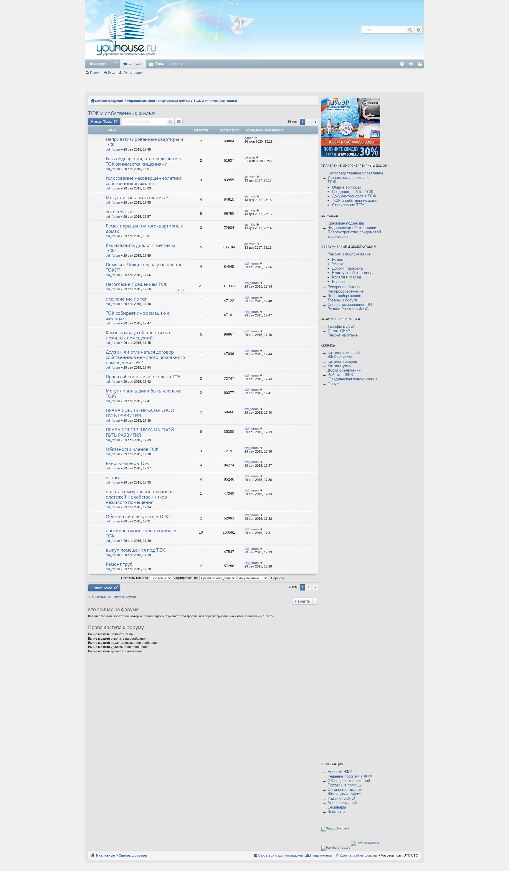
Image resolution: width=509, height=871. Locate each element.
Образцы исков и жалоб (349, 780)
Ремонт (338, 259)
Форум (333, 383)
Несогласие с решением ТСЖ (136, 284)
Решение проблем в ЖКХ (350, 776)
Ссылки (116, 65)
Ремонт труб (119, 564)
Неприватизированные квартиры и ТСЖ (144, 141)
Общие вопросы (346, 187)
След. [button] (315, 122)
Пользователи (167, 64)
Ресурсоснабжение (344, 287)
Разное (338, 281)
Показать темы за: (135, 578)
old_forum (113, 149)
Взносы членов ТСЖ (127, 463)
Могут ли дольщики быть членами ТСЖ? (144, 393)
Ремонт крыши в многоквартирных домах (144, 228)
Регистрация (133, 72)
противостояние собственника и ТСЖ (141, 533)
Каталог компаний (344, 352)
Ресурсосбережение (345, 291)
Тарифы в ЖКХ (341, 326)
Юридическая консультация (352, 379)
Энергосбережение (344, 295)
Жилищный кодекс (344, 794)
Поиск (410, 29)
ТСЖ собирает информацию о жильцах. (138, 315)
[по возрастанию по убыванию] (253, 578)
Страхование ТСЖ (348, 205)
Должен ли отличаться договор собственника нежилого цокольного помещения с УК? (145, 357)
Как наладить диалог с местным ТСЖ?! (140, 248)
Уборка (338, 264)
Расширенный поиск (418, 29)
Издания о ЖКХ (342, 798)
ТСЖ (332, 182)
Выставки (336, 811)
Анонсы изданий (342, 803)
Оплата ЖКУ (339, 331)
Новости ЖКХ (340, 772)
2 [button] (309, 121)
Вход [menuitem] (412, 65)
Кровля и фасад (346, 277)
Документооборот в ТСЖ (354, 196)
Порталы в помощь (345, 785)
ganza (248, 138)
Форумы (135, 64)
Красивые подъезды (346, 223)
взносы (114, 477)
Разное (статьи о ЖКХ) (348, 309)
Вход (111, 72)
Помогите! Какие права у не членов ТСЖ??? (144, 267)
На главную (98, 64)
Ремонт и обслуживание (349, 254)
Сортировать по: (186, 578)
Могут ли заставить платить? (137, 197)
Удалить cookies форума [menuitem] (358, 855)
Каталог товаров (342, 361)
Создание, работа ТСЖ (352, 191)
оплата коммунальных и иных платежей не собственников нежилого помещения (139, 497)
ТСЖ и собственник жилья (215, 101)
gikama (249, 157)
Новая (102, 121)
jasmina (249, 177)
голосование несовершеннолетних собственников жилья (144, 180)
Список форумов (109, 101)
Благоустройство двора (353, 272)
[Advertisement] (265, 29)
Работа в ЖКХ (340, 374)
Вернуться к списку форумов (114, 596)
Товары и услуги (342, 300)
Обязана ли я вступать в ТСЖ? (138, 516)
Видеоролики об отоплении (352, 227)
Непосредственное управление (355, 173)
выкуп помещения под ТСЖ (135, 550)
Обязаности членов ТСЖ (132, 449)
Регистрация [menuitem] (421, 65)
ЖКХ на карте (340, 357)
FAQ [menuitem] (403, 65)
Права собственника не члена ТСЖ (143, 377)
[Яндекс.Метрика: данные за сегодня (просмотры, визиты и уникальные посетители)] (335, 829)
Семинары (337, 807)
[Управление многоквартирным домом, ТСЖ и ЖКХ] (170, 58)
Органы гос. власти (345, 789)
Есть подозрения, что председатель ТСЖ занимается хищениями (144, 161)
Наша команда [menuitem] (321, 855)
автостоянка (119, 212)
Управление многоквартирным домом (158, 101)
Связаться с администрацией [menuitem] (280, 855)
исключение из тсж (126, 299)
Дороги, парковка (347, 268)
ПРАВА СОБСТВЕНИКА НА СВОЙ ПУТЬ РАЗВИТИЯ (140, 413)
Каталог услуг (340, 366)
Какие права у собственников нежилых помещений (138, 335)
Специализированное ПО (350, 304)
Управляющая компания (349, 177)
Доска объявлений (344, 370)
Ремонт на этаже (343, 335)
